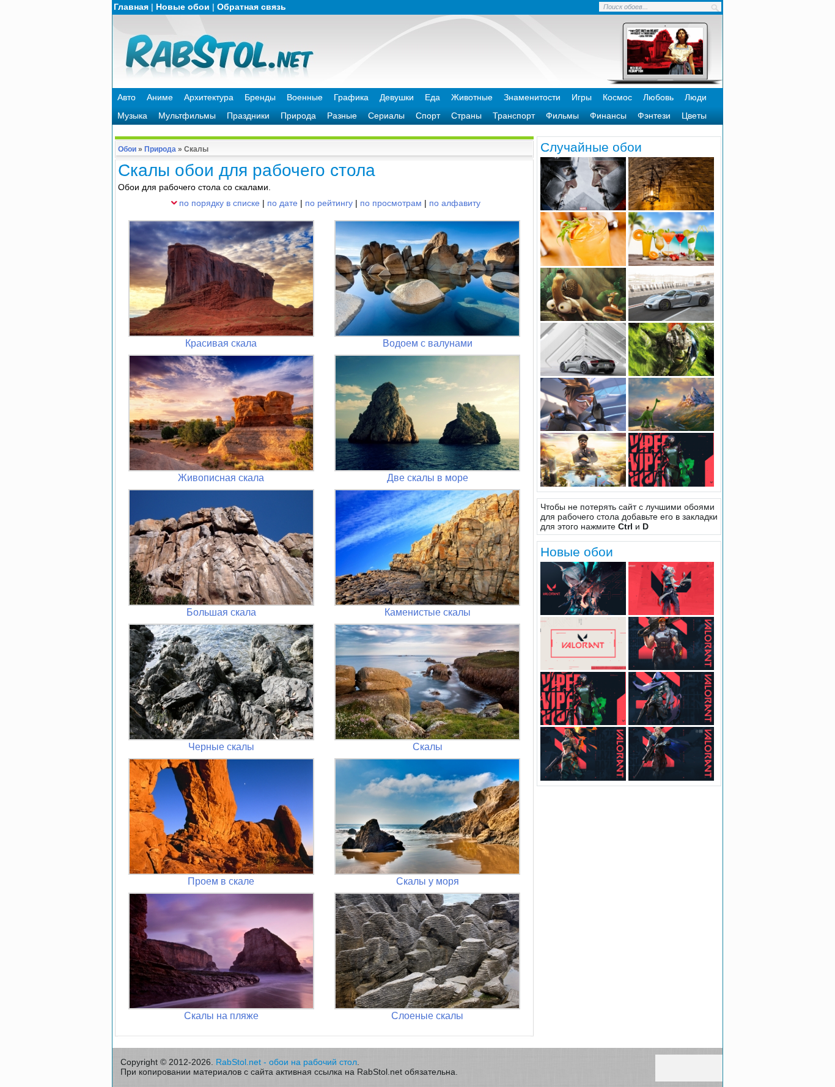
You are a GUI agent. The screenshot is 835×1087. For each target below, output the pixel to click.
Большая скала (221, 612)
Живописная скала (221, 478)
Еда (432, 97)
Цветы (694, 115)
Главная (131, 7)
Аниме (160, 97)
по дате (282, 203)
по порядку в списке (219, 203)
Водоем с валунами (428, 343)
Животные (472, 97)
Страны (466, 115)
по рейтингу (329, 203)
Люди (696, 97)
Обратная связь (251, 7)
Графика (351, 97)
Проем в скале (221, 881)
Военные (305, 97)
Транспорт (514, 115)
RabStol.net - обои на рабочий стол (286, 1062)
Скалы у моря (427, 881)
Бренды (260, 97)
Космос (617, 97)
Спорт (428, 115)
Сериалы (386, 115)
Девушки (397, 97)
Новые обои (183, 7)
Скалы (428, 747)
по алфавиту (454, 203)
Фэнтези (654, 115)
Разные (342, 115)
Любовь (658, 97)
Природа (298, 115)
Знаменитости (532, 97)
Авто (126, 97)
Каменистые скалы (427, 612)
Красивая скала (221, 343)
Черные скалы (221, 747)
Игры (582, 97)
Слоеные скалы (427, 1016)
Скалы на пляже (221, 1016)
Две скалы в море (427, 478)
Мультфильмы (187, 115)
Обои (127, 149)
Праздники (248, 115)
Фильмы (562, 115)
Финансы (608, 115)
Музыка (132, 115)
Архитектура (209, 97)
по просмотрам (391, 203)
